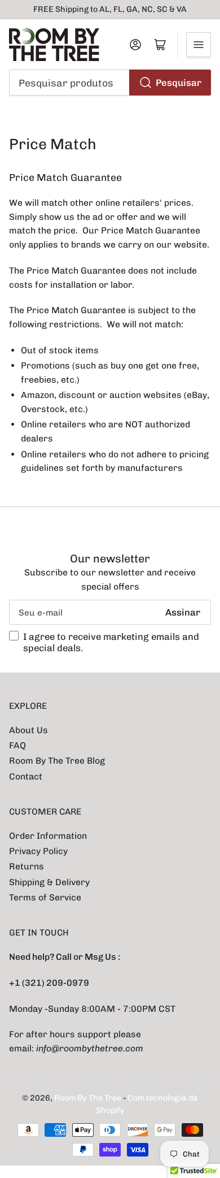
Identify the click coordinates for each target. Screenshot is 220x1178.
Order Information (48, 835)
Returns (26, 866)
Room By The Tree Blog (57, 760)
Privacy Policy (38, 851)
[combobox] (110, 83)
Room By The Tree (88, 1098)
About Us (28, 730)
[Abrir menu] (198, 44)
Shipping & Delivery (49, 882)
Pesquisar (178, 82)
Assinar (182, 612)
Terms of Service (45, 897)
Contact (25, 776)
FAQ (17, 745)
